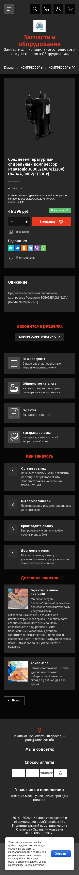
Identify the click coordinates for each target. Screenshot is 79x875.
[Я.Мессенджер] (11, 248)
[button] (9, 9)
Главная (9, 67)
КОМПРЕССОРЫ (31, 67)
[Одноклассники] (24, 248)
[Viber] (37, 248)
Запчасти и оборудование (40, 41)
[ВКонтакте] (17, 248)
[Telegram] (30, 248)
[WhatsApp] (43, 248)
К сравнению (21, 231)
